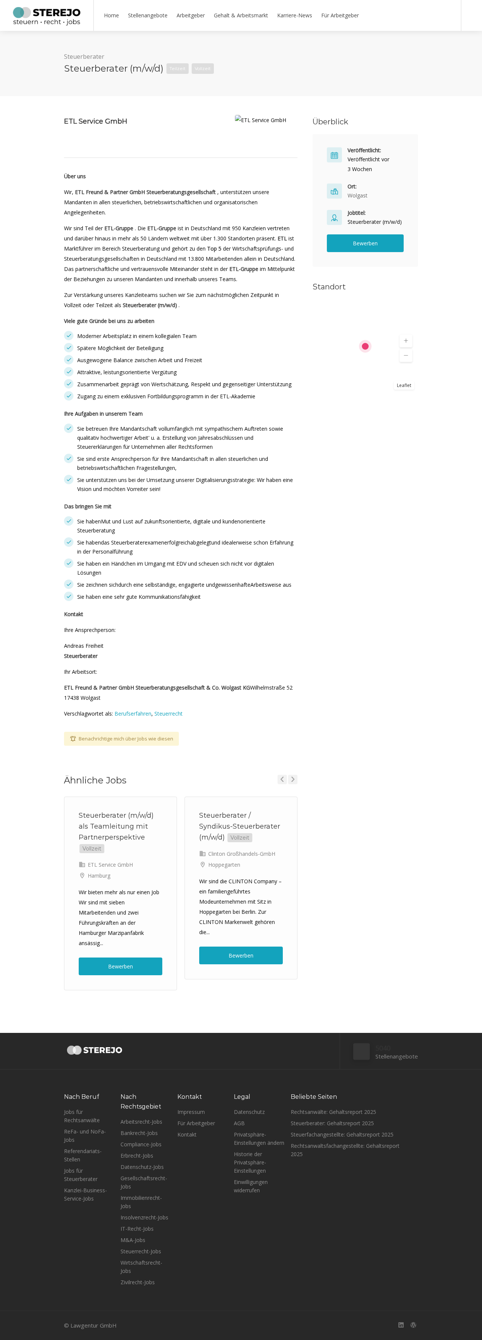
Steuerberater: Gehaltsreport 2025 (332, 1123)
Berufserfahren (132, 713)
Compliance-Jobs (141, 1144)
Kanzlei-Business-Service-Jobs (85, 1194)
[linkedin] (401, 1325)
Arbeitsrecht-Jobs (141, 1121)
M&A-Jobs (132, 1240)
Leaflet (404, 385)
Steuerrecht (168, 713)
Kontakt (187, 1134)
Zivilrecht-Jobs (137, 1282)
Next (292, 779)
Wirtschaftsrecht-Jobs (141, 1266)
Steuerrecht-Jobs (140, 1251)
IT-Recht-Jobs (137, 1228)
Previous (282, 779)
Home (111, 15)
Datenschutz (249, 1111)
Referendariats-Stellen (83, 1155)
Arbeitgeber (191, 15)
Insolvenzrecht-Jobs (144, 1217)
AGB (239, 1123)
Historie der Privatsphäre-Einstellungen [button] (250, 1162)
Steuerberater (84, 56)
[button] (406, 341)
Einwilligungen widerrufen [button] (251, 1186)
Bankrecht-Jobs (139, 1133)
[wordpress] (413, 1325)
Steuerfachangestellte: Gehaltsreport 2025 (342, 1134)
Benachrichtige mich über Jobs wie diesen (126, 738)
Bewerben (120, 966)
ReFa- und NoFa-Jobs (85, 1135)
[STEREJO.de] (46, 22)
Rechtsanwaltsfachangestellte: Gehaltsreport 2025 (345, 1150)
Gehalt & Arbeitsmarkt (241, 15)
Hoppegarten (224, 864)
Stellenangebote (148, 15)
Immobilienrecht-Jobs (141, 1202)
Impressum (191, 1111)
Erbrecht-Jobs (136, 1155)
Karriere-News (294, 15)
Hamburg (99, 875)
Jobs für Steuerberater (81, 1174)
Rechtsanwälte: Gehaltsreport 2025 (333, 1111)
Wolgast (358, 195)
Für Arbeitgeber (340, 15)
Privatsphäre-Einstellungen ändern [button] (259, 1138)
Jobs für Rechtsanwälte (82, 1116)
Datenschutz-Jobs (142, 1166)
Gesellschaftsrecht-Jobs (143, 1182)
